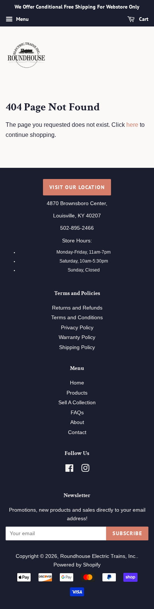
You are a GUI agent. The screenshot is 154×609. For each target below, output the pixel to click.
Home (77, 383)
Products (77, 393)
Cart (143, 19)
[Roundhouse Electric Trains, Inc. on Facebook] (69, 470)
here (132, 125)
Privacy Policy (77, 327)
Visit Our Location (77, 187)
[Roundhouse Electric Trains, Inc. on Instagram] (85, 470)
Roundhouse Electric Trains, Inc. (98, 556)
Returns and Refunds (77, 308)
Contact (77, 432)
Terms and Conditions (77, 317)
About (77, 422)
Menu (22, 19)
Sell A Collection (77, 402)
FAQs (77, 412)
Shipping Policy (77, 347)
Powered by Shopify (77, 565)
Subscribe (127, 533)
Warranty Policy (77, 337)
